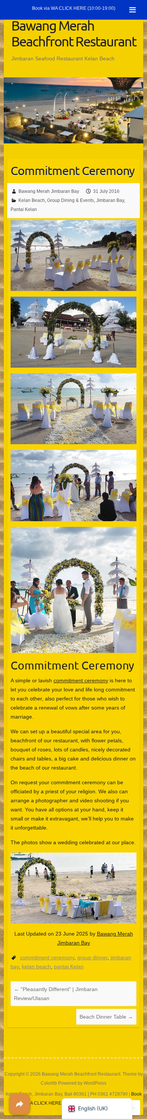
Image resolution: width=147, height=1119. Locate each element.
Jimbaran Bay (110, 200)
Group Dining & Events (70, 200)
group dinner (92, 957)
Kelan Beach (31, 200)
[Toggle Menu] (132, 10)
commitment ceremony (81, 680)
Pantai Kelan (24, 209)
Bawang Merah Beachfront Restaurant (73, 33)
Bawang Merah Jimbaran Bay (48, 191)
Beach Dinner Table (106, 1017)
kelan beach (36, 967)
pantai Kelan (69, 967)
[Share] (19, 1103)
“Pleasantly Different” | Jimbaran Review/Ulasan (56, 993)
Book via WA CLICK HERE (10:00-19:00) (73, 8)
